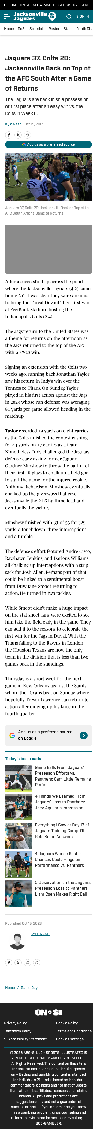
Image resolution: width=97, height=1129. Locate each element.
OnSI (22, 29)
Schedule (37, 29)
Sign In (82, 17)
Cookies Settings (70, 1039)
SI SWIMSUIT (44, 5)
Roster (54, 29)
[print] (36, 962)
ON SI (24, 5)
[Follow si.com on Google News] (84, 735)
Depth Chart (86, 29)
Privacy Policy (15, 1023)
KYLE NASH (40, 934)
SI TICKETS (67, 5)
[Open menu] (7, 16)
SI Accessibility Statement (25, 1039)
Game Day (29, 988)
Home (9, 29)
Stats (68, 29)
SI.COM (10, 5)
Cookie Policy (67, 1023)
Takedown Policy (17, 1031)
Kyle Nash (13, 124)
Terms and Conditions (74, 1031)
